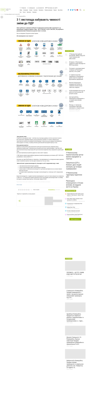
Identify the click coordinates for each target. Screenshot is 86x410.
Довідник (32, 7)
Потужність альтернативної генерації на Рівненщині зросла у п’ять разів (77, 70)
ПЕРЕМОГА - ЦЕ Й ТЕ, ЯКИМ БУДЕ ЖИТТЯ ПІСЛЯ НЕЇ (75, 273)
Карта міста (29, 12)
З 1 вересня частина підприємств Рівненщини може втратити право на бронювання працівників (76, 77)
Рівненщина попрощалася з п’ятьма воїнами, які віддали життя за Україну (74, 184)
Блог (21, 12)
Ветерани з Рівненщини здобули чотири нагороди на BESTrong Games (77, 63)
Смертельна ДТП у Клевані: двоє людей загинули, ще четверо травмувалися (74, 166)
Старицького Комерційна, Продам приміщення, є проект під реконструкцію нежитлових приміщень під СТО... (75, 294)
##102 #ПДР (19, 184)
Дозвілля (41, 7)
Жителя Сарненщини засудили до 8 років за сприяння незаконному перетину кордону (75, 85)
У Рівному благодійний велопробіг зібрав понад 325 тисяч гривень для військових (77, 56)
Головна (2, 14)
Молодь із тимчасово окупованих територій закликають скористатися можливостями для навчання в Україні (76, 108)
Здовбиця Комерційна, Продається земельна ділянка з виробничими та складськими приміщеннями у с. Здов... (75, 317)
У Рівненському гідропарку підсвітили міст (74, 175)
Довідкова (34, 12)
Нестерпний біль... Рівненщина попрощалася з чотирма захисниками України (76, 99)
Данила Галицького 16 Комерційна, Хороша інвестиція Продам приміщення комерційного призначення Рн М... (75, 340)
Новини (23, 7)
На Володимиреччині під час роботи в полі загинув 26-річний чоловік (77, 92)
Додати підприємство (75, 219)
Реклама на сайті (52, 7)
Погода (24, 12)
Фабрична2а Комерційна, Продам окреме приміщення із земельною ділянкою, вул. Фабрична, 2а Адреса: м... (75, 364)
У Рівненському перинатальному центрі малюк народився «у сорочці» (74, 156)
